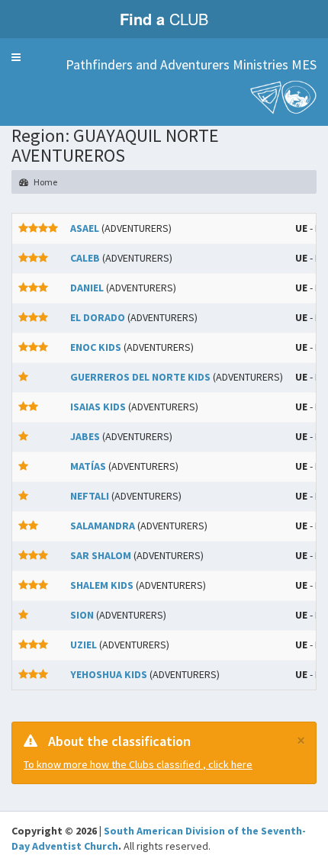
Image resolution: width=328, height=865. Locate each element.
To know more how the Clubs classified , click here (138, 764)
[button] (16, 57)
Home (44, 182)
